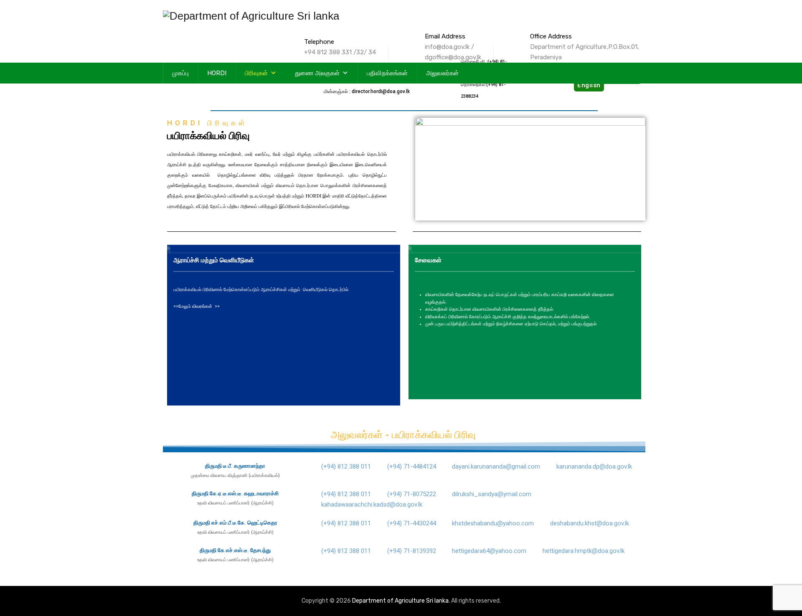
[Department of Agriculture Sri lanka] (251, 15)
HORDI (216, 73)
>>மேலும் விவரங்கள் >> (196, 306)
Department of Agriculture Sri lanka (400, 600)
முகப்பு (180, 73)
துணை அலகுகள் (317, 73)
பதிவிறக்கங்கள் (387, 73)
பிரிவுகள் (256, 73)
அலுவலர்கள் (442, 73)
